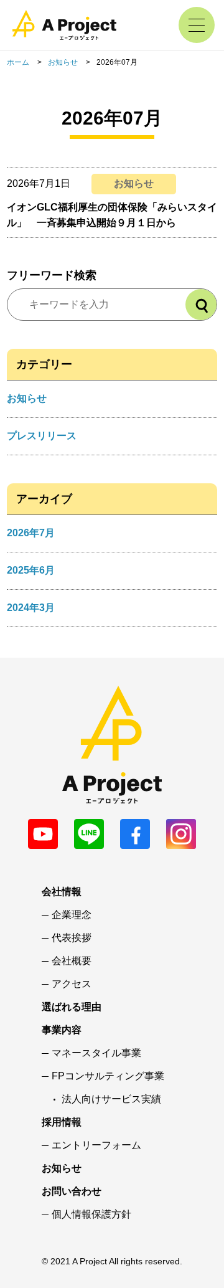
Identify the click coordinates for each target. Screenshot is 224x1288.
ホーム (18, 62)
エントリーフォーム (96, 1145)
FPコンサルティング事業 (108, 1076)
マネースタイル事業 (96, 1053)
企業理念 (71, 915)
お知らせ (63, 62)
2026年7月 (31, 533)
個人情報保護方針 (91, 1214)
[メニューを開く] (197, 25)
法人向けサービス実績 (111, 1099)
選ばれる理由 (71, 1007)
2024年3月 (31, 607)
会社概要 (71, 961)
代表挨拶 (71, 938)
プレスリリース (42, 435)
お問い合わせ (71, 1191)
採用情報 (62, 1122)
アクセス (71, 984)
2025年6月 (31, 570)
